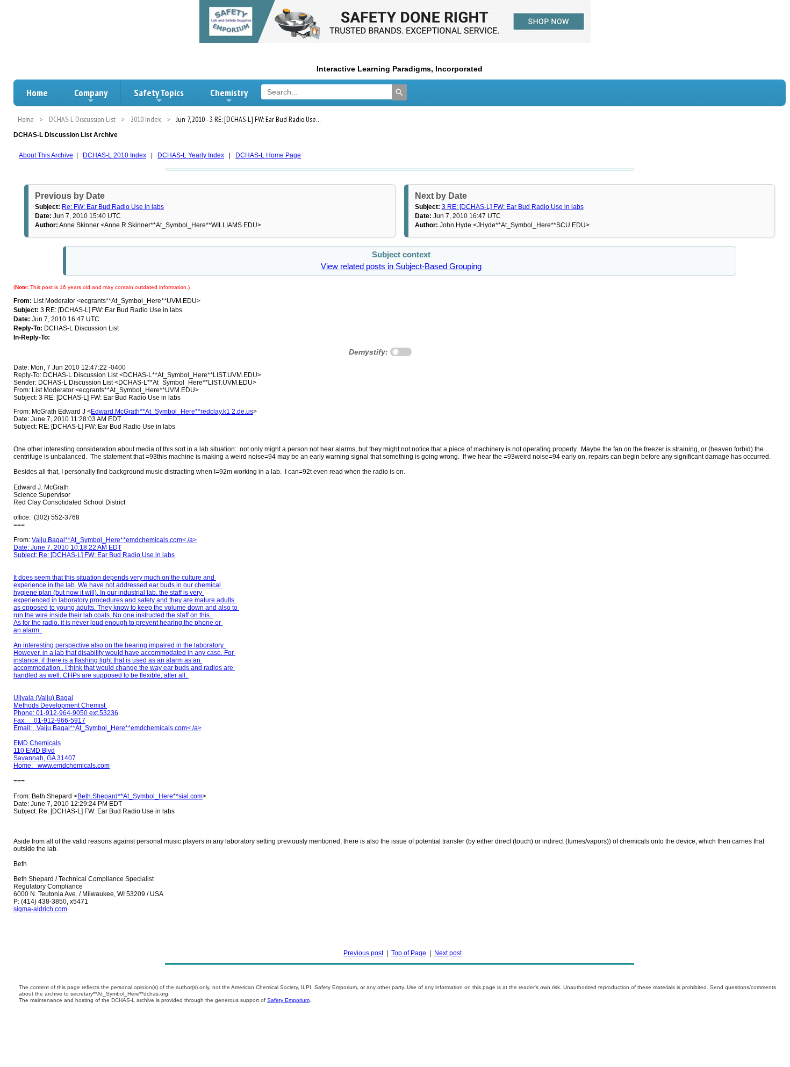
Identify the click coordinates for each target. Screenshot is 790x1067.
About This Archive (46, 155)
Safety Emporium (288, 1000)
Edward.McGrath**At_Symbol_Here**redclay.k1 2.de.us (172, 411)
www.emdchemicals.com (74, 765)
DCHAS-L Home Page (268, 155)
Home (37, 92)
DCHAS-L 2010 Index (114, 155)
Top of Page (408, 953)
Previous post (363, 953)
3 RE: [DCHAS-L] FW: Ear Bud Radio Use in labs (513, 207)
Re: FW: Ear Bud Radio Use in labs (113, 207)
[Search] (399, 92)
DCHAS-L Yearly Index (190, 155)
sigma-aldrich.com (40, 909)
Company (90, 92)
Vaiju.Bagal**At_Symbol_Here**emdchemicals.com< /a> (114, 540)
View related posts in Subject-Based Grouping (401, 266)
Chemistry (229, 92)
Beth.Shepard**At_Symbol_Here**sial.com (140, 796)
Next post (448, 953)
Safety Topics (159, 92)
